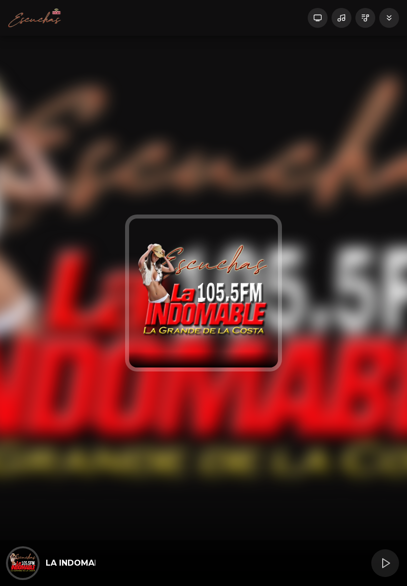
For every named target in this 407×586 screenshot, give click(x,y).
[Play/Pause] (385, 563)
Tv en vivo (318, 18)
